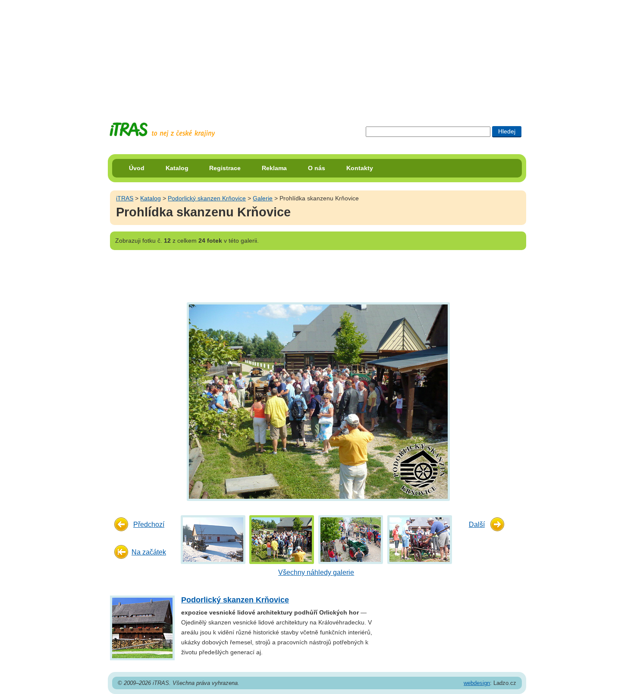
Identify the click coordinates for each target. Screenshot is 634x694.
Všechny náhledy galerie (316, 572)
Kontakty (359, 168)
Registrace (225, 168)
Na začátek (149, 552)
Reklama (274, 168)
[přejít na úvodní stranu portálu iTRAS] (162, 129)
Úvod (136, 168)
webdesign (477, 683)
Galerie (263, 198)
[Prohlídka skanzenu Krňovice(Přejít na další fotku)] (317, 401)
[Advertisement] (317, 54)
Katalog (177, 168)
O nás (316, 168)
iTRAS (124, 198)
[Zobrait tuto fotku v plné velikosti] (213, 539)
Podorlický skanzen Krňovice (207, 198)
